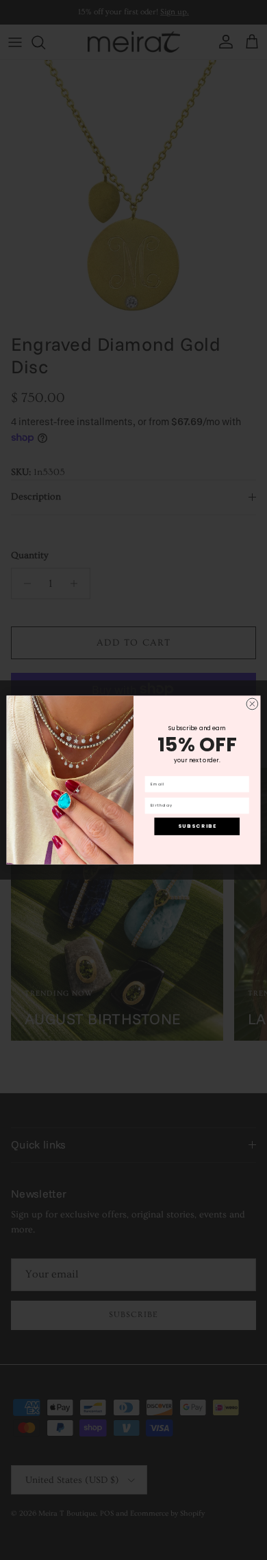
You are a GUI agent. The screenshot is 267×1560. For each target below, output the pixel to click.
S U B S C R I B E (197, 826)
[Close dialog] (252, 704)
